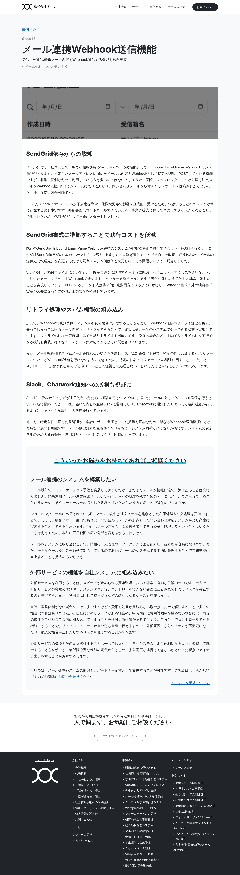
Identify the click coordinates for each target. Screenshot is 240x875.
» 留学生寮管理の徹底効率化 (141, 859)
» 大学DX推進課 (183, 811)
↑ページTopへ (44, 760)
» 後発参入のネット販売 (138, 854)
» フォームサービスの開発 (139, 813)
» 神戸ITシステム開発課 (188, 788)
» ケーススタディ (184, 767)
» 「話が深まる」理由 (86, 796)
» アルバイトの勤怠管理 (138, 831)
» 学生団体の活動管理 (137, 842)
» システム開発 (82, 834)
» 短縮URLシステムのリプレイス (143, 785)
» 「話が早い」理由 (85, 785)
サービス (138, 7)
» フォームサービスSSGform (191, 817)
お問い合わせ (205, 7)
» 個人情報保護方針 (85, 813)
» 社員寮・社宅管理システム (141, 773)
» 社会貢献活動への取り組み (91, 802)
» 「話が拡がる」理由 (86, 790)
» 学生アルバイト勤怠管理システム (145, 779)
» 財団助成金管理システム (139, 767)
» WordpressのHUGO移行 (139, 808)
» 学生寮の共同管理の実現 (139, 790)
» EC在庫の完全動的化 (137, 865)
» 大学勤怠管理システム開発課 (192, 806)
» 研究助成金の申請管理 (138, 819)
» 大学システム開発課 (187, 783)
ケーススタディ (177, 7)
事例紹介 (156, 7)
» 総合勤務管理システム (138, 825)
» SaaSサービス (83, 840)
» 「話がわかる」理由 (86, 779)
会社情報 (121, 7)
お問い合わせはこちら (122, 736)
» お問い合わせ (82, 819)
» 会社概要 (79, 767)
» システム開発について (190, 683)
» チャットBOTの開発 (137, 848)
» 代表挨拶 (79, 773)
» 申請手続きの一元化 (137, 836)
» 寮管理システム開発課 (188, 794)
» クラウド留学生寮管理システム (144, 802)
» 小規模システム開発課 (188, 800)
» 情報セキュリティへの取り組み (94, 808)
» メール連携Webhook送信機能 (143, 796)
